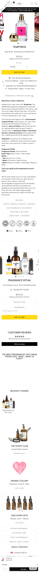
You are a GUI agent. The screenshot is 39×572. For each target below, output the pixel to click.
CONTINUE (10, 290)
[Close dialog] (37, 274)
